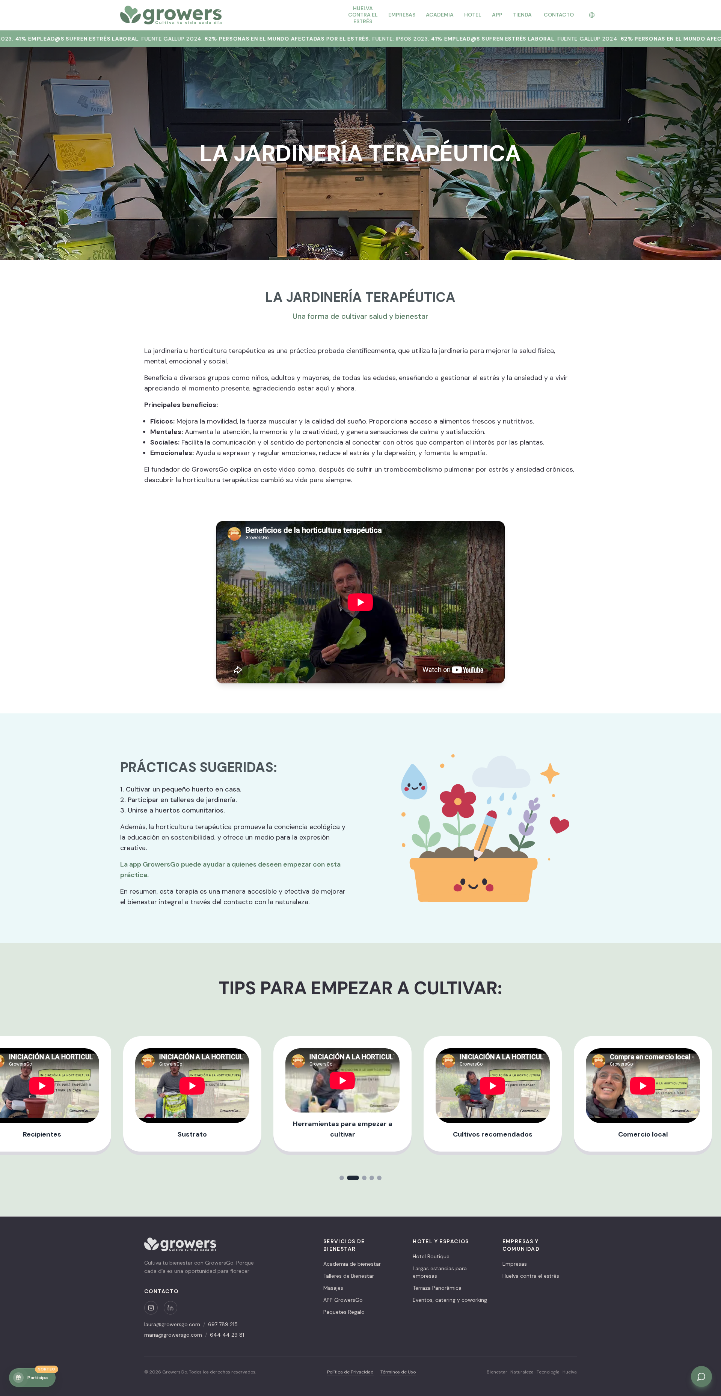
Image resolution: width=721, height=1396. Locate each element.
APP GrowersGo (343, 1300)
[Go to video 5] (379, 1178)
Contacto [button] (559, 14)
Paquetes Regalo (344, 1312)
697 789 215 (223, 1324)
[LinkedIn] (170, 1308)
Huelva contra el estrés (530, 1275)
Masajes (333, 1287)
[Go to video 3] (364, 1178)
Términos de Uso (398, 1372)
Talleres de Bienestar (348, 1275)
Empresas (514, 1263)
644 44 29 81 (227, 1334)
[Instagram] (151, 1308)
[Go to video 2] (356, 1178)
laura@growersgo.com (172, 1324)
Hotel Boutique (431, 1256)
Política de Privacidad (350, 1372)
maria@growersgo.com (173, 1334)
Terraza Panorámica (437, 1287)
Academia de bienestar (352, 1263)
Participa (41, 1374)
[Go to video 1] (345, 1178)
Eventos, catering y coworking (450, 1300)
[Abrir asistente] (701, 1376)
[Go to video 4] (372, 1178)
